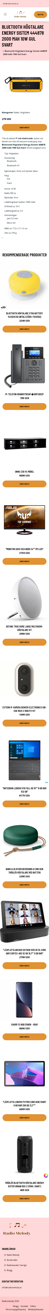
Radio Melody (13, 1255)
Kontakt (24, 1306)
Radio (16, 112)
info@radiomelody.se (10, 4)
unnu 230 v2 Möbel (24, 471)
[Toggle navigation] (5, 14)
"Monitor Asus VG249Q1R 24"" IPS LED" (24, 549)
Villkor (33, 1306)
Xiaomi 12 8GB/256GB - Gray (24, 1024)
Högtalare (25, 112)
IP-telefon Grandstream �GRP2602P (24, 394)
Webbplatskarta (35, 1309)
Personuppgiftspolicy (16, 1309)
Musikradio (12, 1260)
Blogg (9, 1270)
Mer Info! (24, 127)
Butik (40, 14)
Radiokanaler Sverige (17, 1265)
